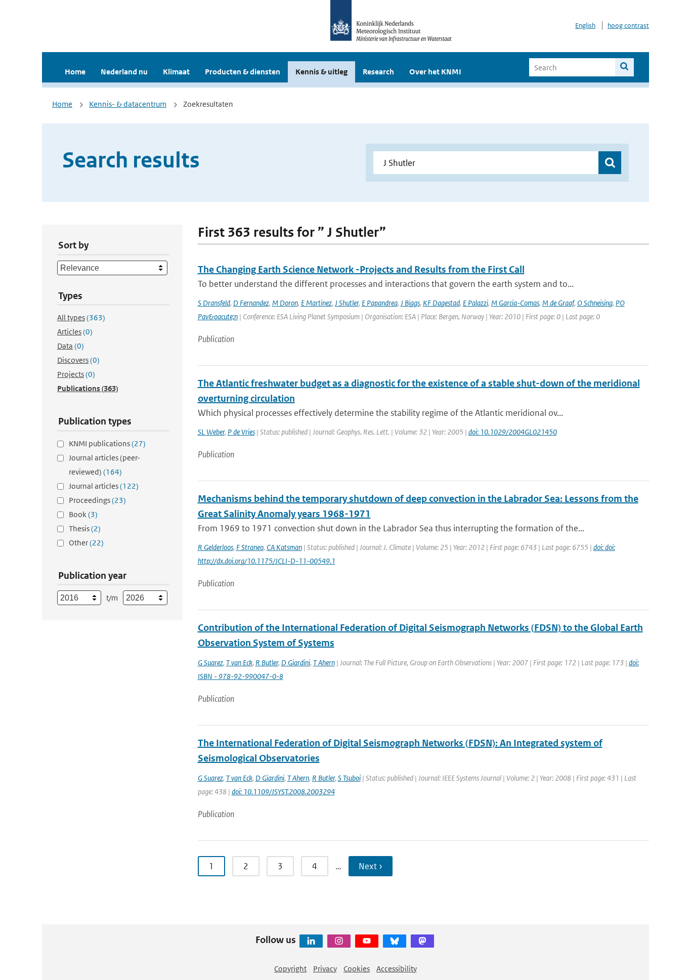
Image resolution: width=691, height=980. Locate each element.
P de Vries (241, 432)
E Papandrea (380, 303)
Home (75, 71)
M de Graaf (558, 303)
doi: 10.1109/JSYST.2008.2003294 (283, 791)
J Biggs (410, 303)
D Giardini (295, 662)
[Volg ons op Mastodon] (422, 941)
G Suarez (210, 662)
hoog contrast (628, 25)
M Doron (285, 303)
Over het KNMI (435, 71)
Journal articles (104, 486)
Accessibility (396, 968)
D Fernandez (251, 303)
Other (86, 542)
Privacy (325, 968)
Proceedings (97, 500)
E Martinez (316, 303)
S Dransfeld (214, 303)
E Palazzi (475, 303)
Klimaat (176, 71)
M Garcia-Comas (515, 303)
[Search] (624, 67)
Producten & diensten (242, 71)
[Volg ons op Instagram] (339, 941)
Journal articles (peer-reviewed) (104, 465)
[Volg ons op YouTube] (366, 941)
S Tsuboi (349, 778)
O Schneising (595, 303)
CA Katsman (284, 547)
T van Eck (239, 662)
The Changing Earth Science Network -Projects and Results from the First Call (361, 269)
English (585, 25)
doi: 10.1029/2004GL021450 (512, 432)
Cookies (356, 968)
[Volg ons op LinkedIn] (311, 941)
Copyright (290, 968)
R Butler (266, 662)
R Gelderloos (215, 547)
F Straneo (250, 547)
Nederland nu (124, 71)
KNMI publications (107, 443)
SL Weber (211, 432)
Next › (370, 866)
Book (83, 514)
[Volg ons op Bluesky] (394, 941)
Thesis (85, 528)
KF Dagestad (441, 303)
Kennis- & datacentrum (127, 104)
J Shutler (347, 303)
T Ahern (324, 662)
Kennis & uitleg (321, 71)
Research (378, 71)
